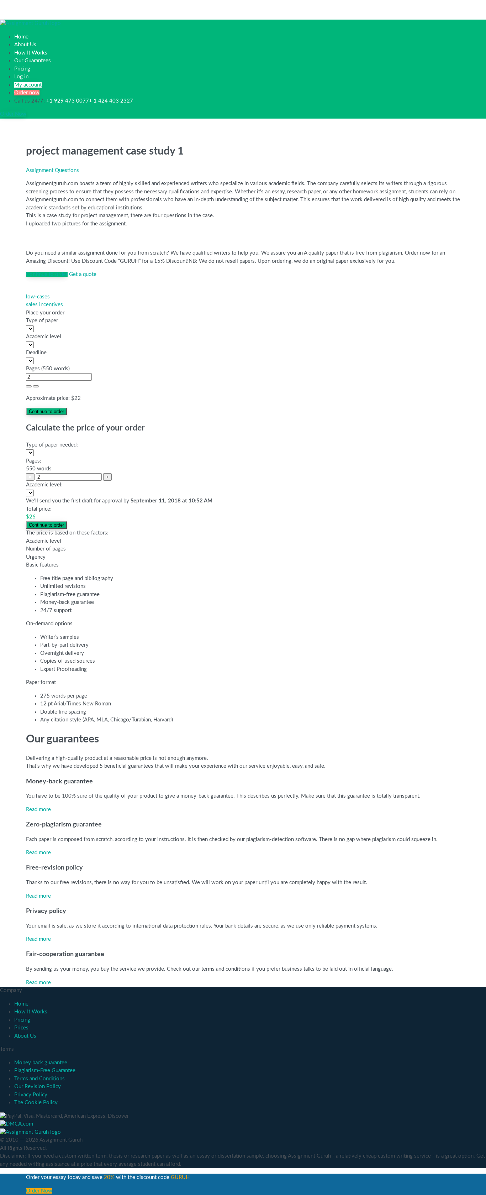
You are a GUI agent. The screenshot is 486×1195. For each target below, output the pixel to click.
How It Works (30, 53)
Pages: (33, 461)
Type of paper (42, 320)
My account (28, 85)
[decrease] (36, 386)
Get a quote (82, 274)
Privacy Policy (30, 1094)
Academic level (43, 336)
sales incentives (44, 304)
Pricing (22, 69)
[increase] (29, 386)
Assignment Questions (52, 170)
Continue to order (47, 274)
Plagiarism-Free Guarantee (44, 1070)
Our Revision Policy (37, 1086)
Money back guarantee (40, 1062)
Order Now (13, 114)
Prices (21, 1027)
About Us (25, 44)
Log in (21, 76)
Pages (33, 368)
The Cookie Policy (36, 1102)
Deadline (36, 352)
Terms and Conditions (39, 1078)
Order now (26, 92)
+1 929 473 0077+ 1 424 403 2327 (89, 101)
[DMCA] (16, 1124)
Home (21, 37)
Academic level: (44, 484)
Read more (38, 809)
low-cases (38, 296)
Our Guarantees (32, 60)
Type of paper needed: (52, 445)
